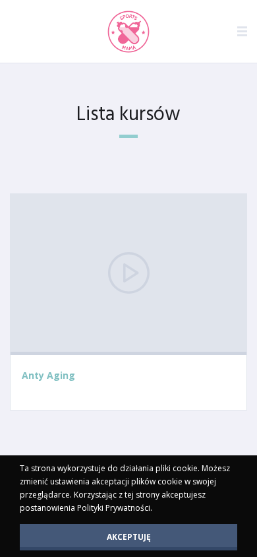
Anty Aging (48, 375)
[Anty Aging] (128, 274)
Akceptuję (129, 536)
